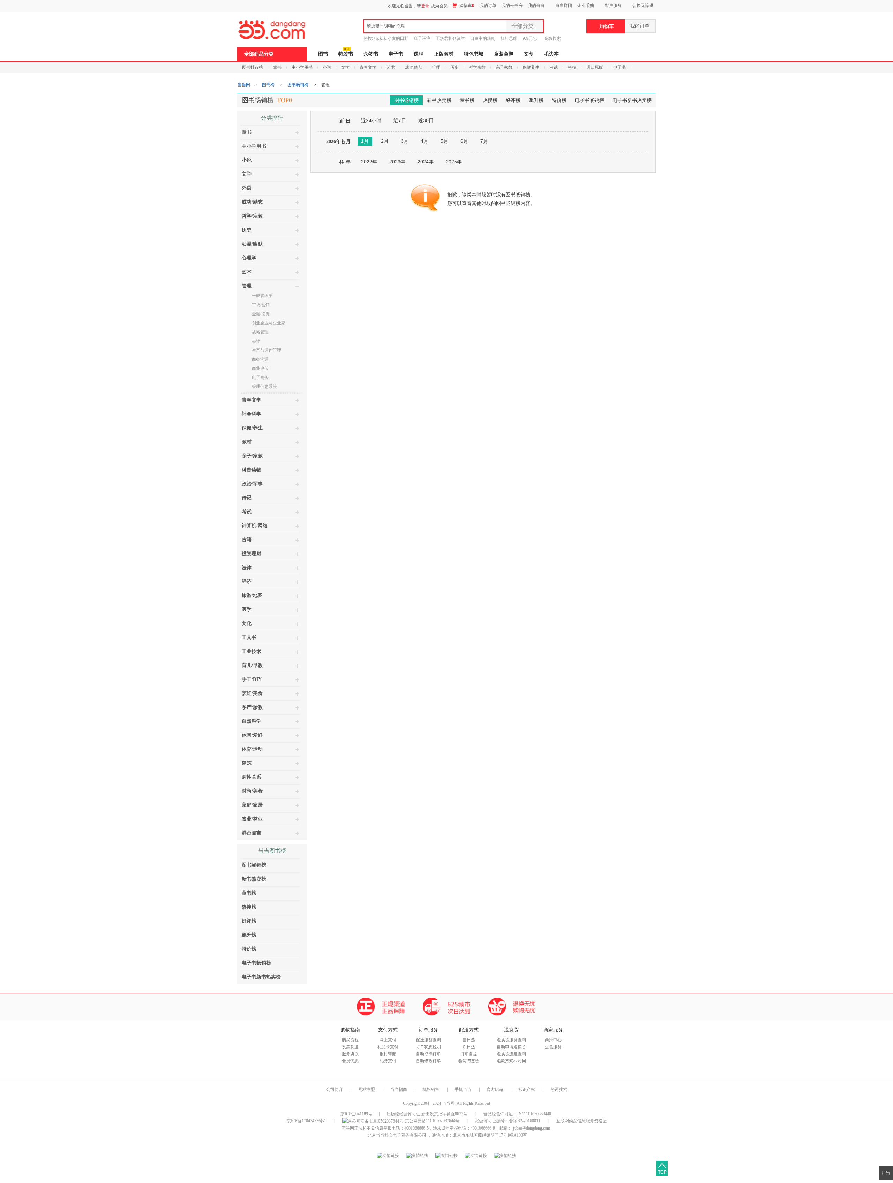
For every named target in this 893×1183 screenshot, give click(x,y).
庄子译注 (422, 38)
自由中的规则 (482, 38)
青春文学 (368, 67)
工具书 (249, 637)
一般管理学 (262, 295)
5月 (444, 141)
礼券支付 (388, 1060)
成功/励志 (252, 202)
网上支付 (388, 1039)
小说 (327, 67)
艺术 (391, 67)
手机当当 (463, 1089)
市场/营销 (261, 304)
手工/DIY (252, 679)
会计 (256, 341)
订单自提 (468, 1053)
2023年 (397, 161)
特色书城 (473, 54)
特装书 (345, 54)
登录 (425, 5)
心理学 (249, 257)
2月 (385, 141)
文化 (247, 623)
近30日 (426, 120)
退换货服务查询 (511, 1039)
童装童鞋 (503, 54)
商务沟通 (260, 359)
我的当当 (536, 5)
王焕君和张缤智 (450, 38)
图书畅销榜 (297, 84)
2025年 (454, 161)
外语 (247, 188)
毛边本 (551, 54)
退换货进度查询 (511, 1053)
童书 (277, 67)
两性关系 (251, 777)
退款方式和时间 (511, 1060)
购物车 (466, 5)
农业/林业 (252, 819)
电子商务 (260, 377)
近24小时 (371, 120)
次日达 (469, 1046)
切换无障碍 (642, 5)
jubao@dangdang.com (531, 1128)
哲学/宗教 (252, 216)
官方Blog (495, 1089)
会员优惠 (350, 1060)
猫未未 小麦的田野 (391, 38)
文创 (529, 54)
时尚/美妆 (252, 791)
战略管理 (260, 332)
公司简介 (334, 1089)
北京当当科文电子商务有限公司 (397, 1135)
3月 (404, 141)
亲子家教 (504, 67)
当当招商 (398, 1089)
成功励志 (413, 67)
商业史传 (260, 368)
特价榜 (559, 100)
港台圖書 (251, 833)
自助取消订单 (428, 1053)
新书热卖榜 (439, 100)
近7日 (399, 120)
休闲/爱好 (252, 735)
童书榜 (467, 100)
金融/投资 (261, 313)
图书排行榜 (252, 67)
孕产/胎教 (252, 707)
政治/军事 (252, 483)
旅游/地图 (252, 595)
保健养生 (531, 67)
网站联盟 (366, 1089)
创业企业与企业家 (268, 323)
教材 (247, 441)
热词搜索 (558, 1089)
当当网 (244, 84)
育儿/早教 (252, 665)
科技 (572, 67)
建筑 (247, 763)
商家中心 (553, 1039)
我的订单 (488, 5)
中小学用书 (302, 67)
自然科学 (251, 721)
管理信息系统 (264, 386)
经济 (247, 581)
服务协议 (350, 1053)
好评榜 (513, 100)
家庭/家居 (252, 805)
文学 (345, 67)
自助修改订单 (428, 1060)
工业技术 (251, 651)
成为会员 (439, 5)
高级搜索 (552, 38)
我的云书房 (512, 5)
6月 (464, 141)
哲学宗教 (477, 67)
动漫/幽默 (252, 244)
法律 (247, 567)
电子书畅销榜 (589, 100)
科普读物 (251, 469)
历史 (454, 67)
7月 (484, 141)
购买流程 (350, 1039)
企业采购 (585, 5)
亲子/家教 (252, 455)
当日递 (469, 1039)
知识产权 (527, 1089)
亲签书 (370, 54)
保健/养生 (252, 428)
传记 (247, 497)
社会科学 (251, 414)
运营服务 (553, 1046)
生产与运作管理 (266, 350)
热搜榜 (490, 100)
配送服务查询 (428, 1039)
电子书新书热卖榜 (632, 100)
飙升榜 (536, 100)
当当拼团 (563, 5)
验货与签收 (468, 1060)
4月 (424, 141)
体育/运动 (252, 749)
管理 (436, 67)
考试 (553, 67)
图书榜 (268, 84)
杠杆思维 (509, 38)
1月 (365, 141)
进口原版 (594, 67)
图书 (323, 54)
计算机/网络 (255, 525)
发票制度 (350, 1046)
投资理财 (251, 553)
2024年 (426, 161)
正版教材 (443, 54)
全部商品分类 (258, 54)
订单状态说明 (428, 1046)
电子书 (396, 54)
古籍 (247, 539)
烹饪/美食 (252, 693)
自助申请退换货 (511, 1046)
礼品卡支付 (387, 1046)
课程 (418, 54)
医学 (247, 609)
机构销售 (430, 1089)
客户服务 (613, 5)
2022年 (369, 161)
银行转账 (388, 1053)
